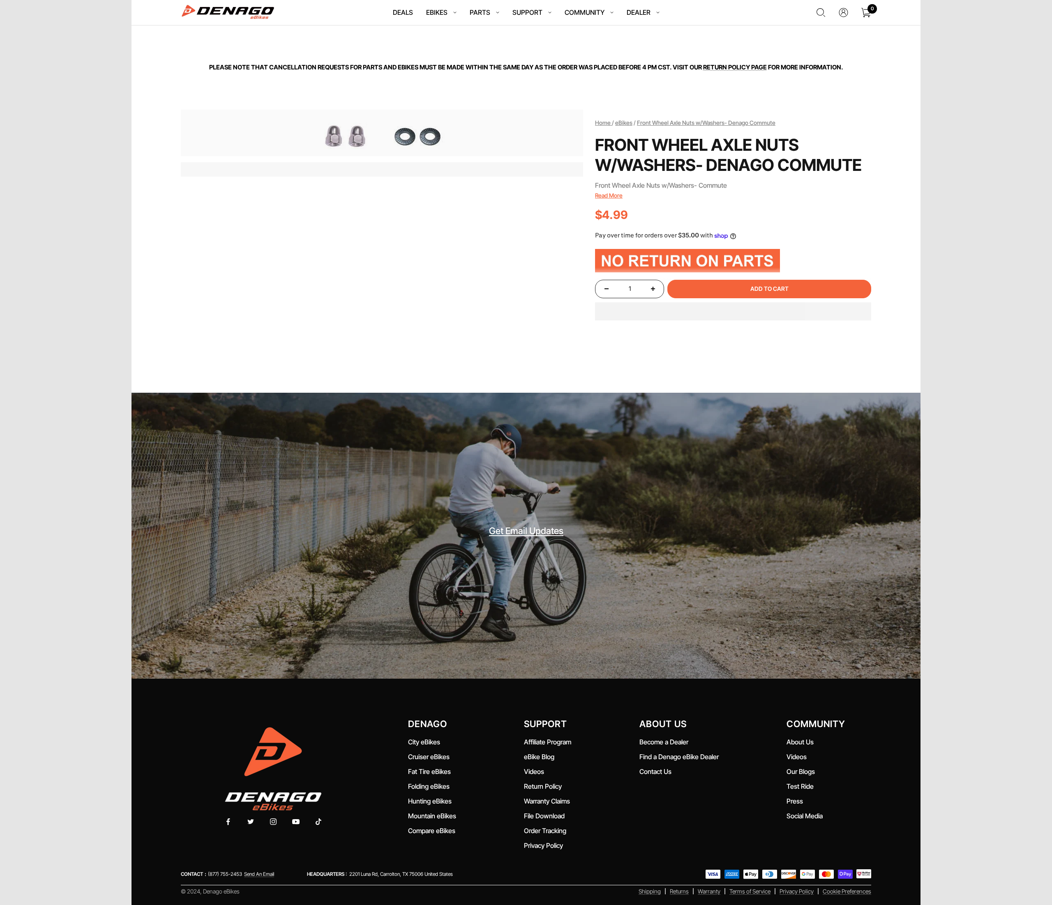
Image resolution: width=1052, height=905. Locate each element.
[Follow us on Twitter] (251, 822)
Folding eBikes (429, 786)
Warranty (709, 891)
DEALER (639, 12)
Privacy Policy (543, 845)
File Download (546, 816)
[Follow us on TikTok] (318, 822)
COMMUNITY (584, 12)
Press (795, 801)
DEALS (403, 12)
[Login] (843, 12)
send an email (259, 874)
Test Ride (800, 786)
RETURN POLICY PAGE (735, 67)
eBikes (623, 122)
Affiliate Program (547, 742)
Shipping (650, 891)
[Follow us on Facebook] (228, 822)
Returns (679, 891)
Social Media (805, 816)
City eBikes (424, 742)
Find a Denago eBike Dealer (679, 757)
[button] (733, 311)
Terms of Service (750, 891)
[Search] (821, 12)
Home (603, 122)
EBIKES (437, 12)
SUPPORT (527, 12)
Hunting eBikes (430, 801)
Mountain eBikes (432, 816)
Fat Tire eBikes (429, 771)
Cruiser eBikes (429, 757)
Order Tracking (545, 831)
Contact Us (655, 771)
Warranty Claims (547, 801)
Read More (609, 195)
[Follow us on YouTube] (296, 822)
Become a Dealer (663, 742)
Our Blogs (801, 771)
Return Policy (543, 786)
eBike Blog (539, 757)
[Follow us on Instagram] (273, 822)
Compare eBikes (431, 831)
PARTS (480, 12)
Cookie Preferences (847, 891)
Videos (534, 771)
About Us (800, 742)
